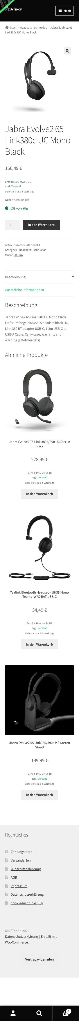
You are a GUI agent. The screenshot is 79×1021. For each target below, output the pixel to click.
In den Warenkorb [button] (39, 493)
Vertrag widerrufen (39, 959)
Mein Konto (13, 1013)
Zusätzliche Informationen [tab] (24, 289)
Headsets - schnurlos (33, 27)
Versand (16, 186)
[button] (67, 50)
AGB (14, 877)
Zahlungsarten (21, 851)
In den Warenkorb (41, 224)
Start (13, 27)
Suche (39, 1013)
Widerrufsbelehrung (26, 869)
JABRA (18, 255)
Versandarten (21, 860)
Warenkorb (61, 1009)
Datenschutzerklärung (27, 894)
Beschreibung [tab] (15, 277)
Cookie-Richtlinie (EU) (27, 903)
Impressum (19, 886)
